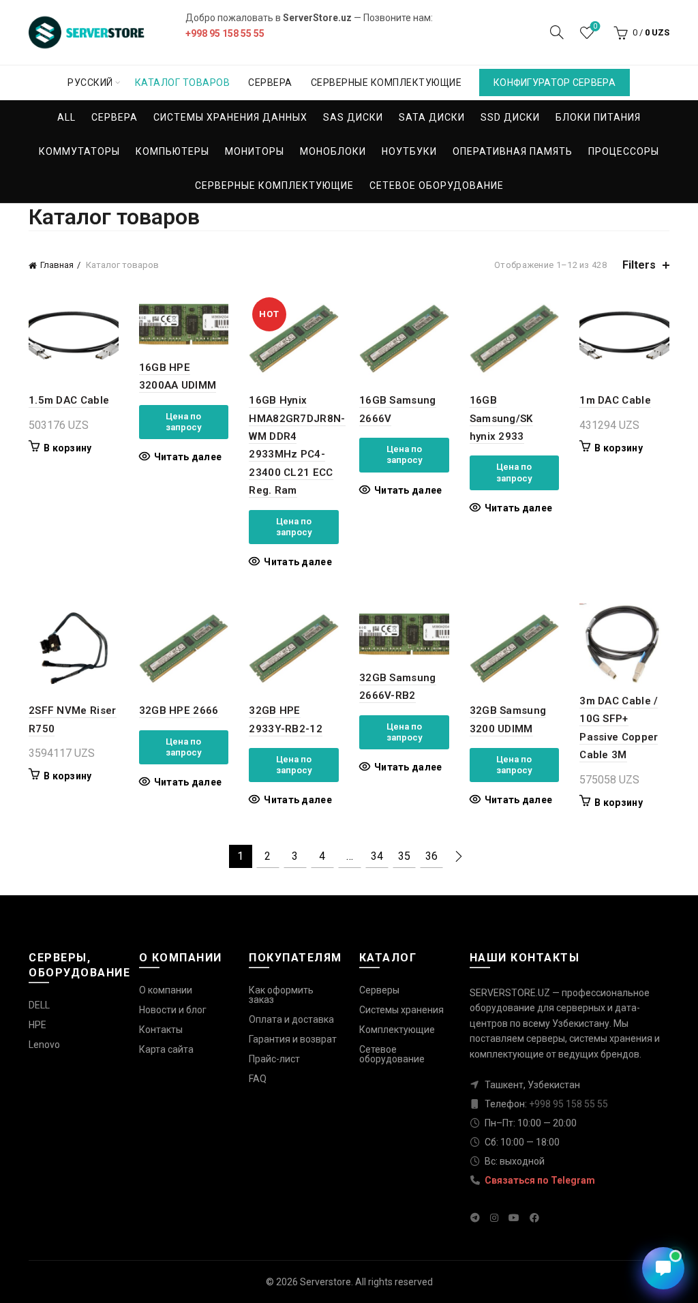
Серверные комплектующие (386, 82)
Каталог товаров (182, 82)
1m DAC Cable (615, 400)
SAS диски (353, 117)
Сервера (270, 82)
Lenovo (44, 1044)
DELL (39, 1005)
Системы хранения (401, 1009)
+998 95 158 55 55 (224, 33)
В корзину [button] (68, 448)
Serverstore (325, 1281)
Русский (90, 82)
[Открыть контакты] (663, 1268)
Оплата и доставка (291, 1019)
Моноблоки (333, 151)
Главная (57, 265)
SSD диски (510, 117)
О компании (165, 990)
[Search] (557, 32)
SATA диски (432, 117)
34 (377, 856)
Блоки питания (598, 117)
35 (404, 856)
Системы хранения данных (230, 117)
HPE (37, 1024)
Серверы (379, 990)
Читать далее (188, 456)
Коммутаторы (79, 151)
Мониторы (254, 151)
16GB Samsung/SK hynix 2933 (501, 418)
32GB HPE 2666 (179, 710)
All (66, 117)
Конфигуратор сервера (555, 82)
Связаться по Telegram (539, 1180)
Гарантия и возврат (293, 1039)
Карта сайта (166, 1049)
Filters (639, 264)
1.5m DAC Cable (69, 400)
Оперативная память (513, 151)
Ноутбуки (409, 151)
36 (431, 856)
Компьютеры (172, 151)
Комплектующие (397, 1029)
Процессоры (623, 151)
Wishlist (595, 26)
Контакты (161, 1029)
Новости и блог (173, 1009)
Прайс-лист (274, 1058)
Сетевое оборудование (436, 185)
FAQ (258, 1078)
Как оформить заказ (281, 995)
